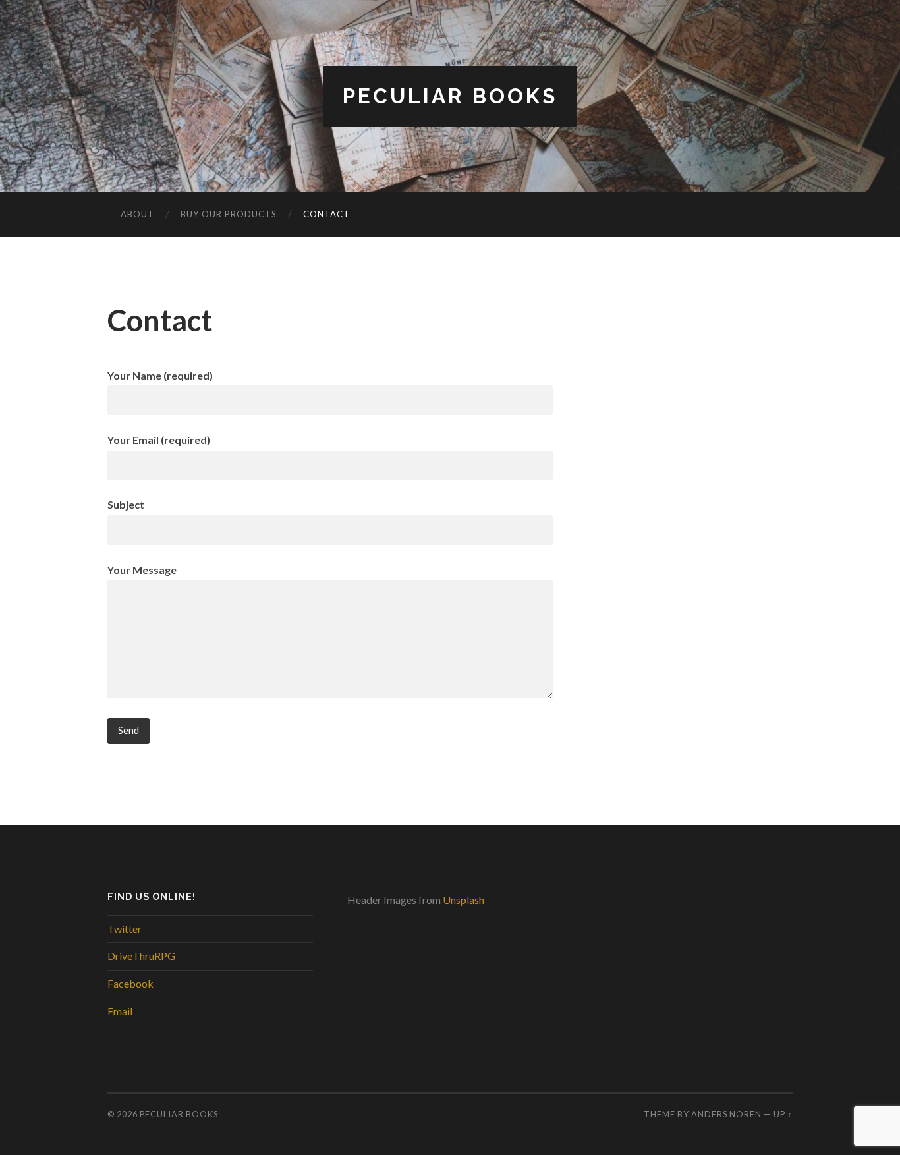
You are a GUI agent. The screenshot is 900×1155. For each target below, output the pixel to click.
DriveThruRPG (141, 955)
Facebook (130, 983)
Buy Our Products (229, 214)
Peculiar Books (450, 96)
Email (119, 1011)
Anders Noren (726, 1114)
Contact (326, 214)
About (137, 214)
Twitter (124, 928)
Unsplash (463, 899)
